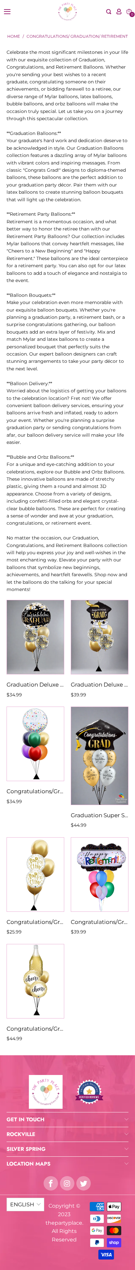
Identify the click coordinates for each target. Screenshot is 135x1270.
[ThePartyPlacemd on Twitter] (83, 1183)
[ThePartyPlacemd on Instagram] (67, 1183)
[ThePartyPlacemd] (67, 11)
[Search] (108, 11)
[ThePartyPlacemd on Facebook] (51, 1183)
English (22, 1204)
